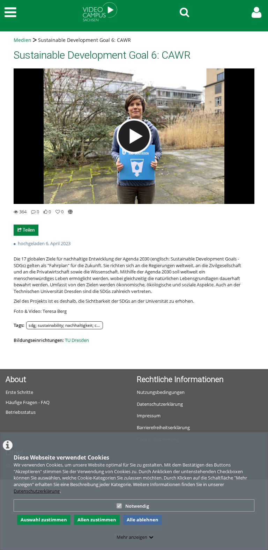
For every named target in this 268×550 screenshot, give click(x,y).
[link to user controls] (256, 12)
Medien (22, 40)
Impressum (149, 415)
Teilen (28, 230)
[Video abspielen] (134, 136)
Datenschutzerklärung (37, 491)
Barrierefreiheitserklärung (163, 427)
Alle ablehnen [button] (142, 519)
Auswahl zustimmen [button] (44, 519)
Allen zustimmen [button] (96, 519)
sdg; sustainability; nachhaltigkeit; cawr (66, 325)
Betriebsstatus (21, 412)
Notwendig (137, 506)
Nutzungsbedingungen (161, 392)
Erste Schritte (19, 392)
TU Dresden (77, 340)
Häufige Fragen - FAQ (28, 402)
